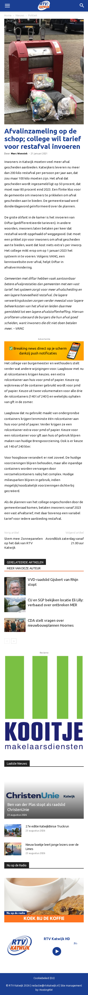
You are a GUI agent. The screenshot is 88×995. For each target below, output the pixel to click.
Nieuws (20, 15)
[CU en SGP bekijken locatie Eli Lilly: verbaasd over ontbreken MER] (15, 604)
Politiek (32, 15)
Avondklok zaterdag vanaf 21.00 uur (64, 541)
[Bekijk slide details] (44, 350)
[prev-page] (7, 641)
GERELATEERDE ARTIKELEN (25, 562)
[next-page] (13, 641)
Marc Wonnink (19, 153)
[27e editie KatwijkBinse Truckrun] (12, 830)
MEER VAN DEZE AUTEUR (24, 568)
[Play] (56, 951)
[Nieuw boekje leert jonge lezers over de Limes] (12, 849)
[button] (82, 5)
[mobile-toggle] (7, 5)
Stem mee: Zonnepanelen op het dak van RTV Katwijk (23, 543)
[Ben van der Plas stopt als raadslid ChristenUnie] (44, 795)
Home (8, 15)
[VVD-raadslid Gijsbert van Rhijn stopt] (15, 586)
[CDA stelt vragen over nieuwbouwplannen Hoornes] (15, 625)
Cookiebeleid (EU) (44, 978)
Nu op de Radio (16, 865)
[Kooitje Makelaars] (44, 703)
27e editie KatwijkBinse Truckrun (47, 826)
